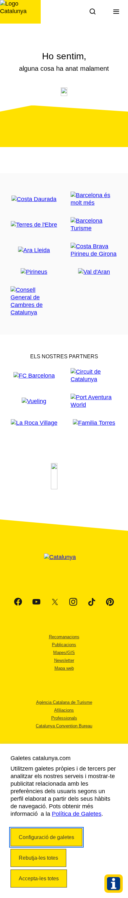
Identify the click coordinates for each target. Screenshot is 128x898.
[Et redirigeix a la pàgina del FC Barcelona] (34, 376)
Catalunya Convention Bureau (64, 725)
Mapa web (64, 668)
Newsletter (64, 660)
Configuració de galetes (46, 837)
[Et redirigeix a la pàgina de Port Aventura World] (94, 401)
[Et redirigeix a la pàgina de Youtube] (36, 602)
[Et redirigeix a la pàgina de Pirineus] (34, 272)
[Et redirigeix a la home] (20, 12)
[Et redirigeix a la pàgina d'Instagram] (73, 602)
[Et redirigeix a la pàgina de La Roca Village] (34, 423)
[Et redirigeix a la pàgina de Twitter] (55, 602)
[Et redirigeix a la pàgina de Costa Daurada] (33, 199)
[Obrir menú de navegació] (116, 12)
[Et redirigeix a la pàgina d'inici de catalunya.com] (64, 565)
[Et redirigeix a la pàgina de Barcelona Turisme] (94, 224)
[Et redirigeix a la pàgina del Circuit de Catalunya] (94, 375)
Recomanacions (64, 636)
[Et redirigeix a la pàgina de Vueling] (34, 401)
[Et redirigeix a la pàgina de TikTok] (92, 602)
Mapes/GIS (64, 652)
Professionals (64, 718)
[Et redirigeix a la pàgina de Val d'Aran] (94, 272)
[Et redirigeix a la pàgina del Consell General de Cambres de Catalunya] (34, 301)
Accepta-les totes (39, 878)
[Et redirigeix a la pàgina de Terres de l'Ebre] (34, 225)
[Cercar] (92, 12)
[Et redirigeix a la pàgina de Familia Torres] (94, 423)
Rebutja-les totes (38, 858)
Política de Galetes (76, 814)
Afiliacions (64, 710)
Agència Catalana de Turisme (64, 702)
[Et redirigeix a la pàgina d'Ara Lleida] (34, 250)
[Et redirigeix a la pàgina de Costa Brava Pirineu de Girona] (94, 250)
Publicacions (64, 644)
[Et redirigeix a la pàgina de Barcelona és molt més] (94, 199)
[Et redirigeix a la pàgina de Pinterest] (110, 602)
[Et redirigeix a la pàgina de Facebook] (18, 602)
